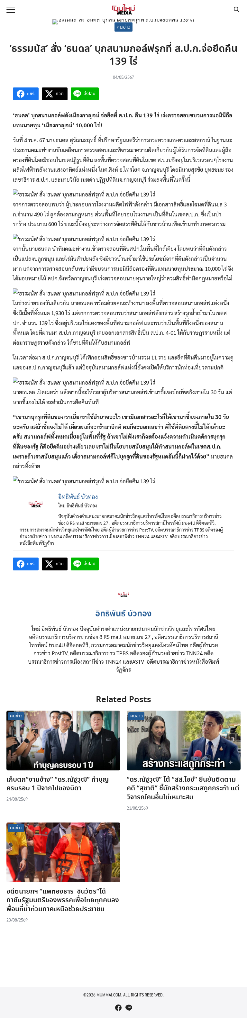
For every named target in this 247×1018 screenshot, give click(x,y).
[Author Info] (124, 601)
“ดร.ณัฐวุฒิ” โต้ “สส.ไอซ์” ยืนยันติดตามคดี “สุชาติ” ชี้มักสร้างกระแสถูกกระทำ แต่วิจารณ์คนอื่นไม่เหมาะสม (183, 789)
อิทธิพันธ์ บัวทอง (123, 614)
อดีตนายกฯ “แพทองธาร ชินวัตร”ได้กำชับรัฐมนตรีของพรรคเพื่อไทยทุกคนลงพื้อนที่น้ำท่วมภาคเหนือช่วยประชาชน (62, 900)
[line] (129, 1008)
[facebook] (118, 1008)
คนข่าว (123, 27)
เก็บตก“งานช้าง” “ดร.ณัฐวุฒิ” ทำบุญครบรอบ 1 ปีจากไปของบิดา (57, 784)
